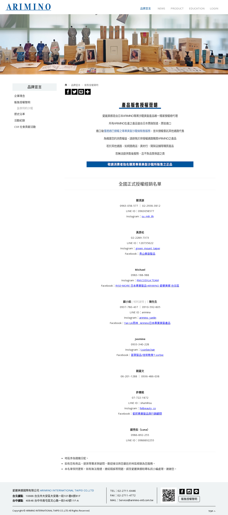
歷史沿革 (19, 114)
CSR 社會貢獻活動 (25, 126)
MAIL (113, 500)
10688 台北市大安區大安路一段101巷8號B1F (53, 496)
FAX (112, 495)
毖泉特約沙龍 (25, 108)
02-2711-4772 (126, 495)
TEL (112, 490)
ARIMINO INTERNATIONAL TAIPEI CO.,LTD (28, 7)
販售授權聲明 (22, 102)
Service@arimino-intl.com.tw (136, 500)
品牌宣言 (75, 85)
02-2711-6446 (127, 490)
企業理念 (19, 96)
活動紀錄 (19, 120)
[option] (114, 44)
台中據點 (17, 500)
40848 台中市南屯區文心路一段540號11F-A (52, 500)
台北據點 (17, 496)
